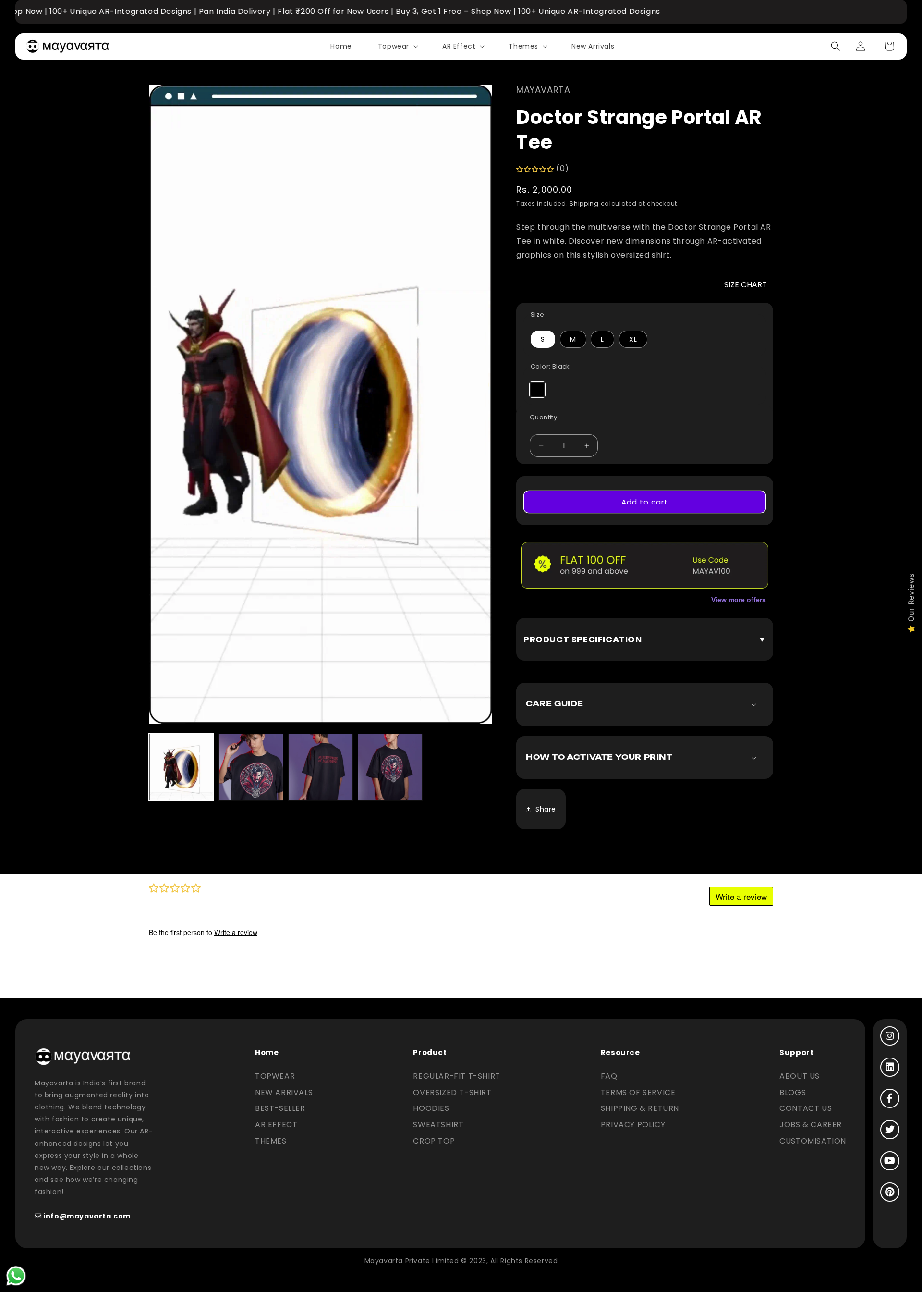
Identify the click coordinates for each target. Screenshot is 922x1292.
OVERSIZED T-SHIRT (452, 1092)
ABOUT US (799, 1076)
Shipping (584, 203)
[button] (397, 46)
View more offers (738, 599)
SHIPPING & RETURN (640, 1108)
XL (633, 339)
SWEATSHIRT (438, 1124)
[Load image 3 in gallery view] (320, 767)
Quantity (543, 417)
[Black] (537, 389)
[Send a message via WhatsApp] (16, 1276)
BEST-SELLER (280, 1108)
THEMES (271, 1140)
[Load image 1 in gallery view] (181, 767)
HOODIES (431, 1108)
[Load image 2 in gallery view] (250, 767)
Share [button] (545, 809)
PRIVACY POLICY (633, 1124)
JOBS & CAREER (810, 1124)
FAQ (609, 1076)
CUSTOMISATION (812, 1140)
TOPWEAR (275, 1076)
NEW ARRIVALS (284, 1092)
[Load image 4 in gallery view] (390, 767)
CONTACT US (805, 1108)
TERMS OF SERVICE (638, 1092)
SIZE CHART (745, 284)
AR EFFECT (276, 1124)
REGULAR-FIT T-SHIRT (456, 1076)
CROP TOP (434, 1140)
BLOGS (792, 1092)
